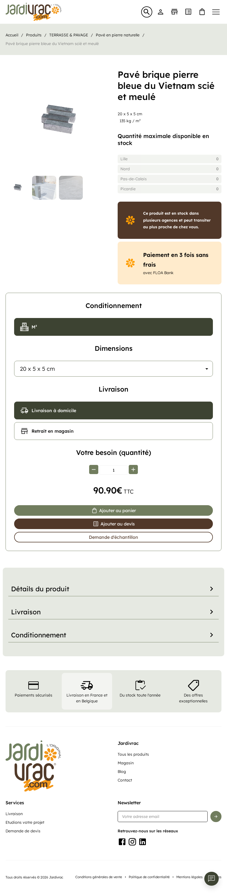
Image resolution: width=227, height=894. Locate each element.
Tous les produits (133, 754)
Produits (34, 34)
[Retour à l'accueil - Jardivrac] (33, 12)
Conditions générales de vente (98, 877)
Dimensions (114, 348)
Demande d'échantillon (113, 537)
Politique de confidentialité (149, 877)
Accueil (12, 34)
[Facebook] (122, 841)
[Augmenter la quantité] (133, 470)
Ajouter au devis (117, 524)
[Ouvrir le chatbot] (211, 879)
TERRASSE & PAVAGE (68, 34)
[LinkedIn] (142, 841)
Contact (125, 780)
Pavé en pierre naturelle (118, 34)
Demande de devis (23, 830)
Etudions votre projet (25, 822)
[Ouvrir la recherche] (146, 11)
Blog (122, 771)
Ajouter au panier (117, 510)
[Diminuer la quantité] (93, 470)
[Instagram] (132, 841)
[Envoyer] (215, 816)
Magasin (126, 762)
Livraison (14, 813)
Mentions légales (189, 877)
